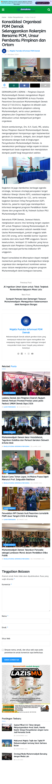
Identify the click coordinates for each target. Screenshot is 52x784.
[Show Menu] (3, 9)
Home (4, 17)
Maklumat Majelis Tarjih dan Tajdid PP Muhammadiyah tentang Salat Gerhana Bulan (30, 743)
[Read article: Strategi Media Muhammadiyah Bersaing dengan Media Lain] (7, 756)
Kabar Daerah (30, 17)
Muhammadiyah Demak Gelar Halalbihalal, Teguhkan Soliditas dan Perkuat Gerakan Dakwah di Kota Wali (25, 440)
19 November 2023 (21, 735)
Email (5, 627)
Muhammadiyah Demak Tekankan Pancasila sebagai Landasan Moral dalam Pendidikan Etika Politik (25, 553)
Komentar (7, 584)
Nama (5, 616)
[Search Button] (49, 9)
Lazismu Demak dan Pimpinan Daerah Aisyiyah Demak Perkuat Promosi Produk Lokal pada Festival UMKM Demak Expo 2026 (23, 401)
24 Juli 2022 (19, 760)
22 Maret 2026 (37, 483)
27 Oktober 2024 (12, 54)
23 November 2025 (38, 559)
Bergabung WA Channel (43, 3)
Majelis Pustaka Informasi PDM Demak (25, 51)
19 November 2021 (21, 749)
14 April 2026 (36, 446)
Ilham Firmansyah (10, 407)
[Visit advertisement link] (26, 689)
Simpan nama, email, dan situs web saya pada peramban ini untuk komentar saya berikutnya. (23, 651)
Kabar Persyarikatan (15, 17)
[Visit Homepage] (26, 9)
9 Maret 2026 (22, 519)
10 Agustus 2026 (24, 407)
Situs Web (6, 639)
